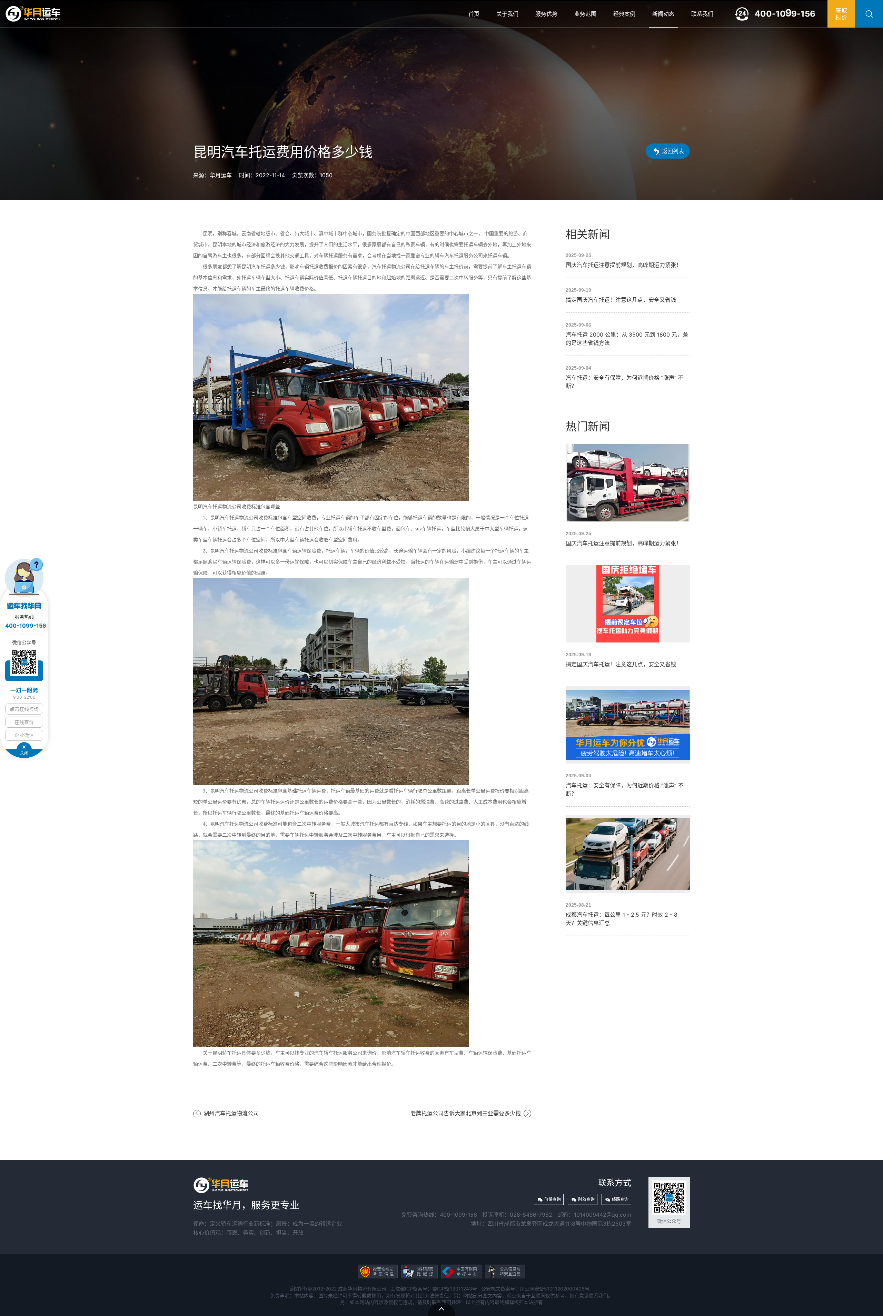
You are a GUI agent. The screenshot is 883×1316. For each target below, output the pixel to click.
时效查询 (586, 1199)
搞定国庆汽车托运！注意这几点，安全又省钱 (628, 295)
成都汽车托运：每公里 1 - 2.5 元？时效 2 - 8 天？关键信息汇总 (628, 871)
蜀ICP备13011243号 (454, 1289)
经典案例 (624, 13)
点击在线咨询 (24, 709)
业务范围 (585, 13)
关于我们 (507, 13)
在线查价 (24, 722)
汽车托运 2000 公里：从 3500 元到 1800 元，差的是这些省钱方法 (628, 334)
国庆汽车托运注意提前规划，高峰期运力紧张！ (628, 260)
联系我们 (702, 13)
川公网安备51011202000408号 (554, 1289)
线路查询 (620, 1199)
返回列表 (673, 151)
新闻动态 (663, 13)
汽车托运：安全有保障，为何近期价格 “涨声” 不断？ (628, 377)
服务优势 (546, 13)
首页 (473, 13)
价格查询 (552, 1199)
